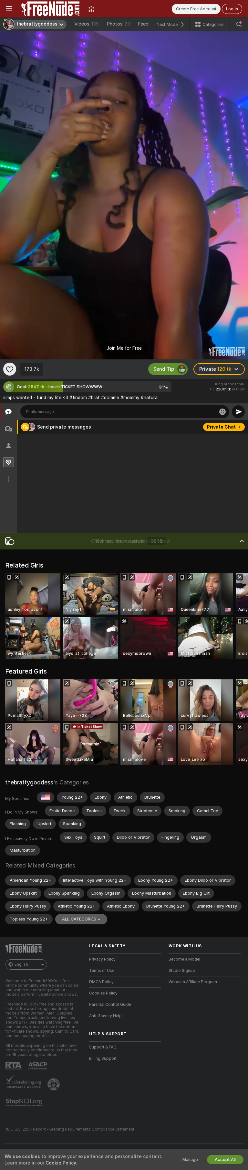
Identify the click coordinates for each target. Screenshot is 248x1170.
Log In (232, 8)
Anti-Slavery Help (105, 1016)
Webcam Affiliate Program (193, 982)
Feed (143, 24)
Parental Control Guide (110, 1004)
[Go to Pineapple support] (54, 1084)
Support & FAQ (103, 1047)
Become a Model (184, 959)
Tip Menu (225, 427)
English (21, 964)
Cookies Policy (103, 993)
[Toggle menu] (9, 8)
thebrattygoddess (29, 782)
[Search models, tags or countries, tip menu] (239, 24)
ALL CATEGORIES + (81, 919)
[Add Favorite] (9, 369)
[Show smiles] (222, 412)
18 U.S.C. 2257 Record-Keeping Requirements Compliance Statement (69, 1129)
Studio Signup (182, 970)
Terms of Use (101, 970)
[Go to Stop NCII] (24, 1102)
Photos (118, 24)
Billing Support (103, 1058)
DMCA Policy (101, 982)
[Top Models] (91, 8)
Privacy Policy (102, 959)
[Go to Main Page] (50, 8)
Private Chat (221, 476)
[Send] (238, 411)
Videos (86, 24)
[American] (45, 797)
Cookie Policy (61, 1162)
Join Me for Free (124, 348)
